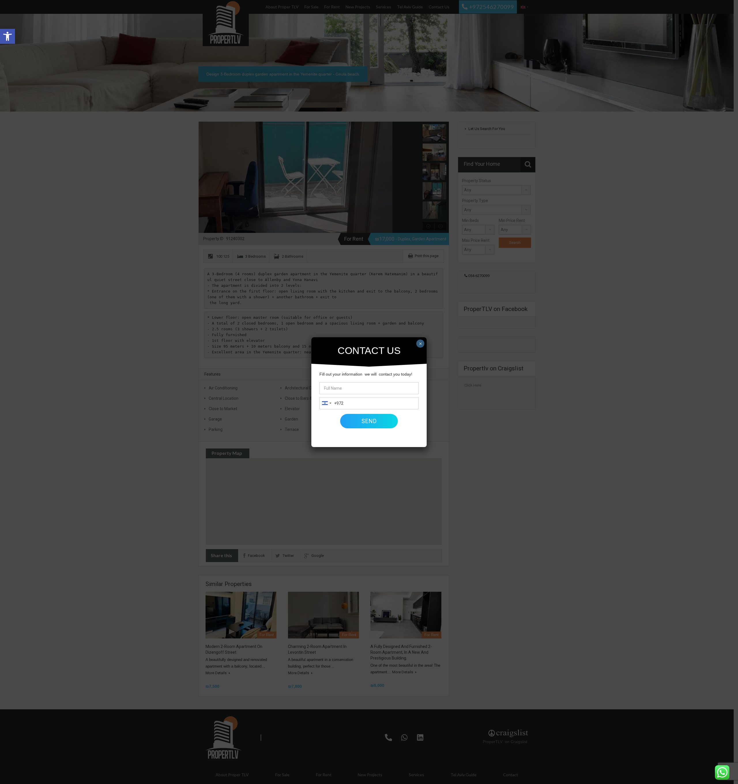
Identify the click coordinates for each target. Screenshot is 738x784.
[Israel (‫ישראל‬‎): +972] (326, 403)
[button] (7, 36)
